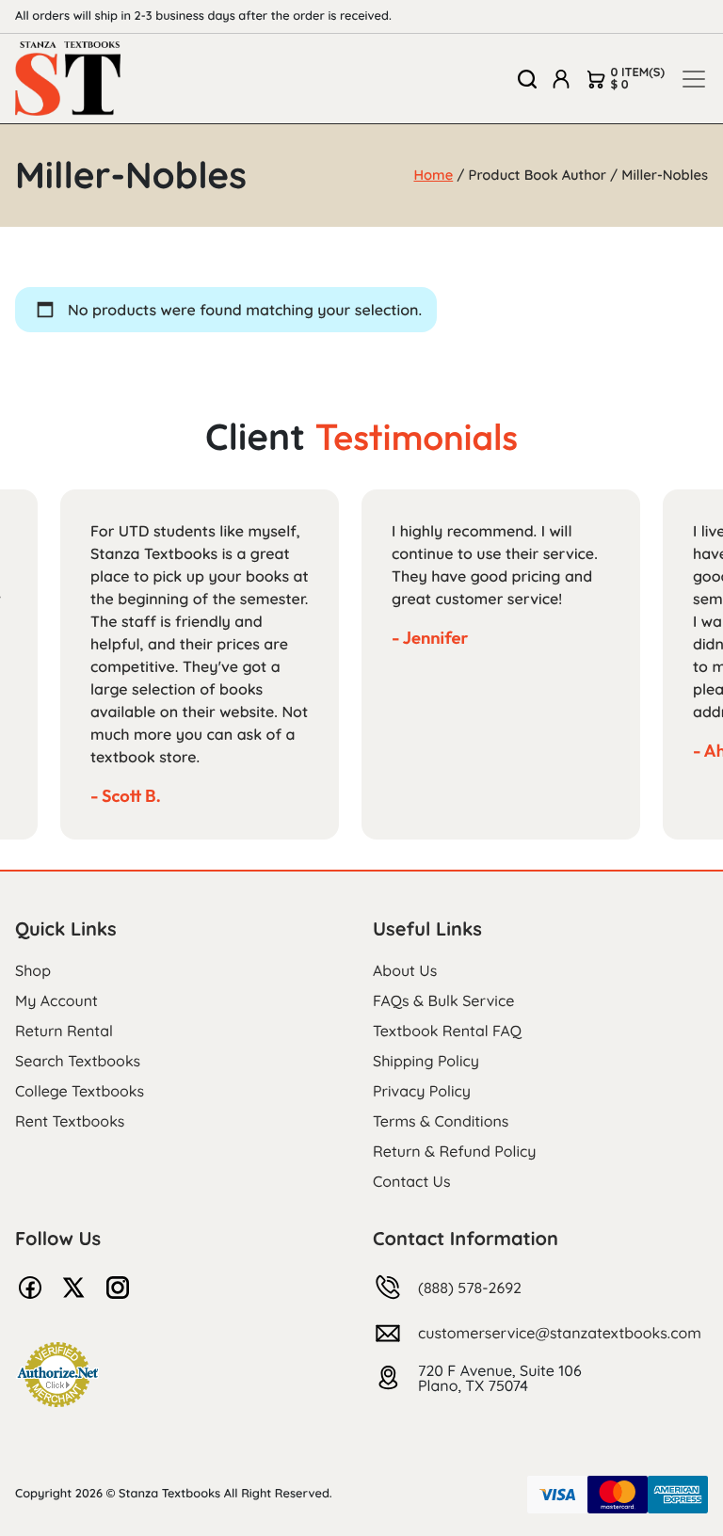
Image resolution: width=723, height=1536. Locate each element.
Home (433, 175)
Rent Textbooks (69, 1121)
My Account (56, 1000)
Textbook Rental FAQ (447, 1030)
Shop (33, 970)
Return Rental (64, 1030)
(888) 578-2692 (470, 1287)
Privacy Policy (422, 1090)
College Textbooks (79, 1090)
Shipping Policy (426, 1060)
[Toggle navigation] (694, 79)
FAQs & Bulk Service (443, 1000)
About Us (405, 970)
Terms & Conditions (440, 1121)
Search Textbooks (77, 1060)
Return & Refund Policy (454, 1151)
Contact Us (412, 1181)
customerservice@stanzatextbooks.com (559, 1332)
